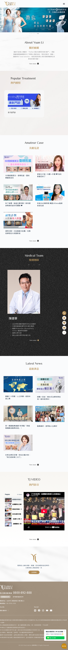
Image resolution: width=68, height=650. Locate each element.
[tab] (14, 499)
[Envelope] (51, 610)
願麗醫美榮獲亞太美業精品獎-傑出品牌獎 (17, 499)
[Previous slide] (29, 264)
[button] (63, 3)
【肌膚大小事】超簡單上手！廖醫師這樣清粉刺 (17, 519)
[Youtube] (47, 610)
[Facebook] (39, 610)
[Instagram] (43, 610)
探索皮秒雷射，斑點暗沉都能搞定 (17, 509)
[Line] (35, 610)
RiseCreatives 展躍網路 (30, 645)
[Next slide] (39, 264)
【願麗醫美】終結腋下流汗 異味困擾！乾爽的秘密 (17, 523)
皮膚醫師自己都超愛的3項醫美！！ (17, 504)
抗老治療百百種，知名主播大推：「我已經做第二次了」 (17, 514)
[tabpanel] (44, 511)
